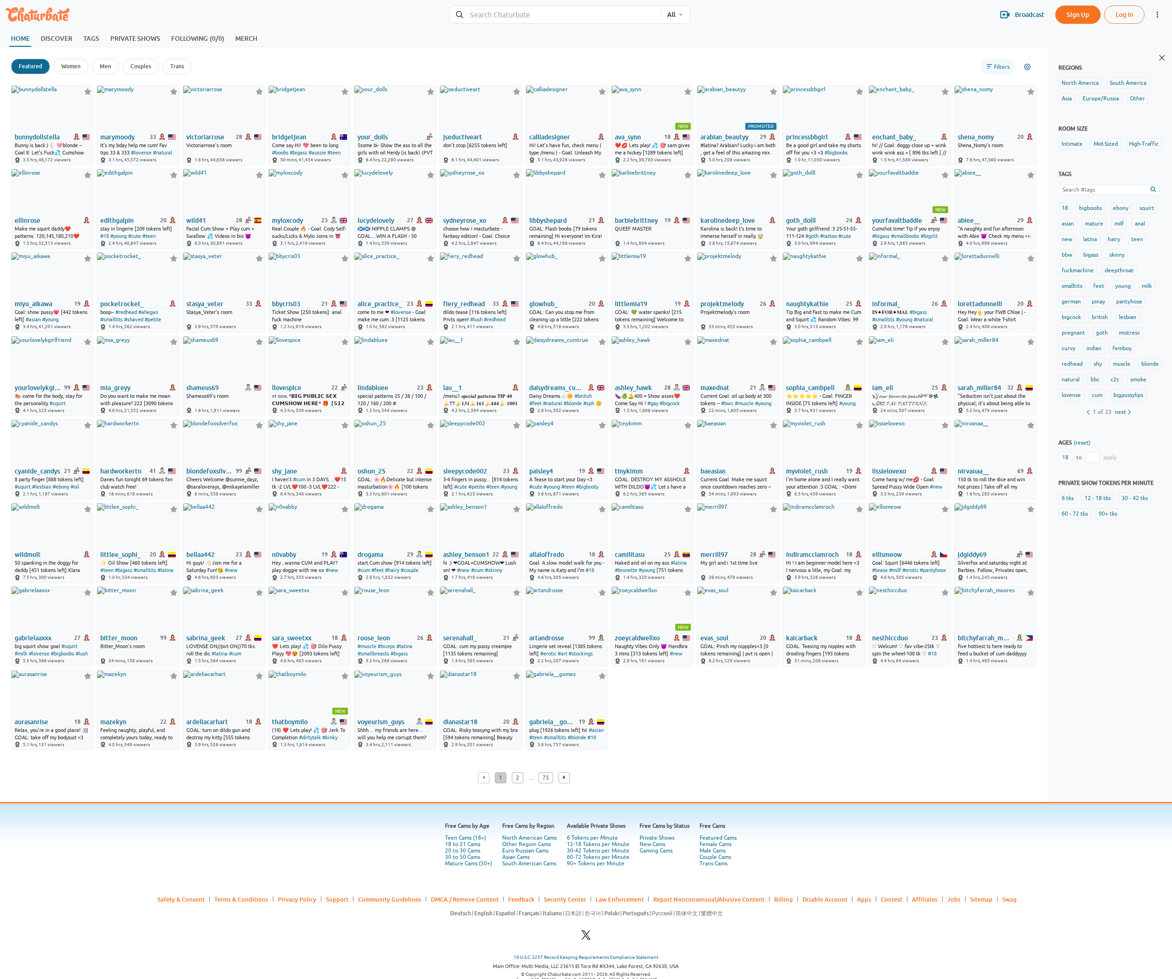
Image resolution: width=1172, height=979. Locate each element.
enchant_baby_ (894, 137)
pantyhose (1129, 301)
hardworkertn (120, 471)
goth (1102, 333)
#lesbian (41, 487)
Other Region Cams (526, 844)
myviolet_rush (807, 471)
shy (1098, 364)
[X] (586, 937)
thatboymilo (290, 722)
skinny (1117, 255)
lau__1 (452, 387)
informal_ (886, 304)
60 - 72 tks (1075, 514)
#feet (535, 403)
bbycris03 (286, 304)
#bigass (298, 152)
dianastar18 (460, 722)
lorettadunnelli (980, 304)
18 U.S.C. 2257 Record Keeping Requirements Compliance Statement (586, 957)
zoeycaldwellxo (637, 638)
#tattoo (828, 236)
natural (1071, 379)
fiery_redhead (464, 304)
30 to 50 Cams (462, 857)
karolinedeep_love (727, 220)
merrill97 (714, 554)
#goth (812, 236)
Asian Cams (516, 857)
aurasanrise (31, 722)
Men (105, 66)
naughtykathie (807, 304)
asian (1068, 223)
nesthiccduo (890, 638)
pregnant (1073, 333)
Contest (891, 899)
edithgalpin (117, 220)
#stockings (581, 653)
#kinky (329, 737)
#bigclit (929, 236)
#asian (33, 319)
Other (1137, 98)
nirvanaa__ (973, 471)
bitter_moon (118, 638)
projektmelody (722, 304)
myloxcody (287, 220)
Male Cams (713, 850)
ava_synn (628, 137)
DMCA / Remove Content (465, 899)
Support (337, 899)
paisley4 (541, 471)
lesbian (1127, 317)
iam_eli (882, 387)
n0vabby (284, 554)
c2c (1115, 379)
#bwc (727, 403)
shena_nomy (976, 137)
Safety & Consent (181, 899)
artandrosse (546, 638)
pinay (1098, 301)
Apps (864, 899)
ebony (1121, 208)
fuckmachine (1078, 270)
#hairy (392, 570)
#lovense (141, 152)
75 (546, 778)
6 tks (1068, 498)
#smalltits (111, 319)
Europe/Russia (1101, 98)
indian (1093, 348)
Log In (1124, 14)
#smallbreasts (373, 653)
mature (1094, 223)
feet (1098, 286)
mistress (1129, 333)
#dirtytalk (310, 737)
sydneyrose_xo (464, 220)
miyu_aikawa (33, 304)
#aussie (317, 152)
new (1067, 239)
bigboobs (1090, 208)
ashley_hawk (633, 387)
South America (1128, 83)
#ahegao (148, 312)
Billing (783, 899)
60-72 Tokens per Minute (598, 857)
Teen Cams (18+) (465, 838)
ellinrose (27, 220)
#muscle (744, 403)
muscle (1121, 364)
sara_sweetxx (291, 638)
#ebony (61, 487)
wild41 (196, 220)
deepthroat (1119, 270)
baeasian (713, 471)
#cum (299, 479)
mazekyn (113, 722)
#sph (588, 403)
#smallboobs (905, 236)
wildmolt (28, 554)
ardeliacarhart (207, 722)
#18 (104, 236)
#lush (476, 319)
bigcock (1071, 317)
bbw (1067, 255)
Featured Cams (718, 838)
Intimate (1072, 144)
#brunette (626, 570)
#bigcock (670, 403)
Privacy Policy (297, 899)
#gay (652, 403)
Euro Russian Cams (525, 850)
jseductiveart (462, 137)
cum (1097, 395)
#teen (334, 152)
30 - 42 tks (1135, 498)
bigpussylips (1128, 395)
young (1123, 286)
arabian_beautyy (724, 137)
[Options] (1027, 67)
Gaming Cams (656, 850)
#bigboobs (836, 152)
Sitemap (981, 899)
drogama (370, 554)
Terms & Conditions (241, 899)
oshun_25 (371, 471)
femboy (1122, 348)
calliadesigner (549, 137)
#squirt (57, 403)
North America (1080, 83)
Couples (140, 66)
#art (562, 653)
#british (583, 396)
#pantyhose (933, 570)
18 (1065, 208)
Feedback (521, 899)
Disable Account (825, 899)
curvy (1068, 348)
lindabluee (373, 387)
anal (1140, 223)
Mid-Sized (1106, 144)
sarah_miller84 (979, 387)
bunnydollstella (37, 137)
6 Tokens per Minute (592, 838)
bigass (1090, 255)
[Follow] (87, 91)
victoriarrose (205, 137)
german (1071, 301)
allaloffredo (546, 554)
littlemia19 (631, 304)
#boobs (280, 152)
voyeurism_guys (381, 722)
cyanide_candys (37, 471)
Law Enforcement (620, 899)
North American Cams (529, 838)
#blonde (573, 403)
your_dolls (373, 137)
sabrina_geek (205, 638)
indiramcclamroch (812, 554)
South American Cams (529, 863)
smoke (1138, 379)
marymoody (117, 137)
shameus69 (202, 387)
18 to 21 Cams (462, 844)
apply (1110, 457)
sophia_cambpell (810, 387)
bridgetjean (289, 137)
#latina (165, 570)
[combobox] (555, 15)
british (1100, 317)
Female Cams (716, 844)
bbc (1095, 379)
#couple (409, 570)
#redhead (126, 312)
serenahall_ (460, 638)
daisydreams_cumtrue (556, 387)
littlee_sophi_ (120, 554)
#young (118, 236)
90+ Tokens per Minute (595, 863)
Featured (30, 66)
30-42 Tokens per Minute (598, 850)
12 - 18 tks (1098, 498)
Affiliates (925, 899)
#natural (162, 152)
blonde (1150, 364)
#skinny (493, 570)
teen (1137, 239)
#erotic (910, 570)
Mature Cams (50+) (468, 863)
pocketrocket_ (122, 304)
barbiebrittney (636, 220)
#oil (75, 487)
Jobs (953, 899)
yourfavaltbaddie (897, 220)
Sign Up (1078, 14)
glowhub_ (543, 304)
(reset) (1082, 443)
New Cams (652, 844)
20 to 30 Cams (462, 850)
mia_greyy (115, 387)
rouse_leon (374, 638)
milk (1147, 286)
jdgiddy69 (972, 554)
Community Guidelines (389, 899)
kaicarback (802, 638)
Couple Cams (715, 857)
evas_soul (714, 638)
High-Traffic (1144, 144)
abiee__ (969, 220)
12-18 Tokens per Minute (598, 844)
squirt (1146, 208)
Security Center (565, 899)
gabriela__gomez (553, 722)
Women (71, 66)
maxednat (714, 387)
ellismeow (887, 554)
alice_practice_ (380, 304)
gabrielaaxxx (33, 638)
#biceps (386, 646)
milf (1119, 223)
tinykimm (629, 471)
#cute (134, 236)
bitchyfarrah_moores (985, 638)
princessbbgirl (807, 137)
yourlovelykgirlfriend (39, 387)
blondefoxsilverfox (210, 471)
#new (936, 487)
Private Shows (657, 838)
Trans (177, 66)
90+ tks (1108, 514)
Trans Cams (713, 863)
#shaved (133, 319)
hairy (1114, 239)
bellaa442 (200, 554)
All (671, 14)
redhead (1072, 364)
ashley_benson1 (466, 554)
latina (1090, 239)
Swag (1009, 899)
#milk (21, 653)
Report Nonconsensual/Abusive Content (709, 899)
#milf (895, 570)
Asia (1067, 98)
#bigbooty (587, 487)
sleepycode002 (465, 471)
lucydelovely (376, 220)
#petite (153, 319)
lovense (1071, 395)
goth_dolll (801, 220)
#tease (880, 570)
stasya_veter (204, 304)
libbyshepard (548, 220)
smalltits (1072, 286)
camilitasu (630, 554)
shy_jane (284, 471)
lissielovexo (889, 471)
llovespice (286, 387)
